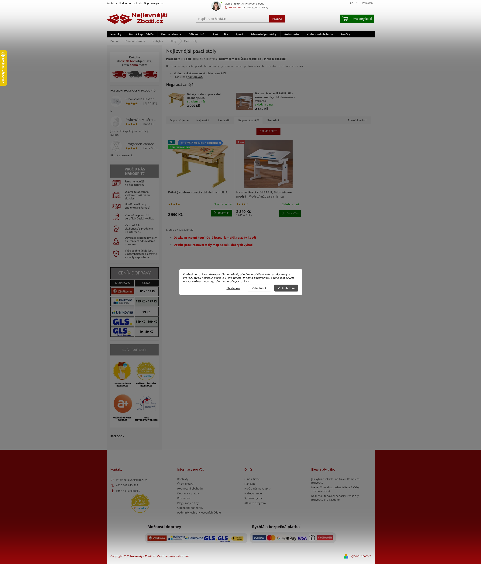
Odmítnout (259, 288)
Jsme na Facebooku (128, 491)
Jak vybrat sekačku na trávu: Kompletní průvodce (335, 480)
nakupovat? (195, 77)
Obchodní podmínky (190, 508)
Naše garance (253, 493)
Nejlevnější (203, 120)
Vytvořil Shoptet (361, 556)
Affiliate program (255, 503)
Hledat (277, 18)
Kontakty (112, 3)
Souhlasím (288, 288)
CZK (352, 3)
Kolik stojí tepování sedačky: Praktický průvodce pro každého (335, 497)
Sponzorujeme (253, 498)
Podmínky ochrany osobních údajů (199, 512)
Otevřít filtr (268, 131)
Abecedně (272, 120)
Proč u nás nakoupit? (257, 488)
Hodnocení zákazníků (188, 73)
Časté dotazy (185, 484)
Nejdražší (224, 120)
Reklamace (184, 498)
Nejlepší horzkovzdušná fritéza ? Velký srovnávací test (335, 489)
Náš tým (249, 484)
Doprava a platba (153, 3)
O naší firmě (252, 479)
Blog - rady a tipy (188, 503)
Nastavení (233, 288)
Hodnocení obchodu (130, 3)
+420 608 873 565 (127, 485)
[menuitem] (116, 34)
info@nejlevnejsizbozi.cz (131, 480)
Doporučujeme (179, 120)
